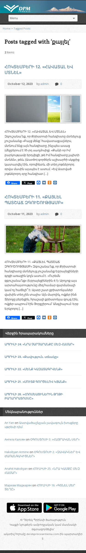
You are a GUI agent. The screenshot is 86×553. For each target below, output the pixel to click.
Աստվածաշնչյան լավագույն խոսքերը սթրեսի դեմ (41, 425)
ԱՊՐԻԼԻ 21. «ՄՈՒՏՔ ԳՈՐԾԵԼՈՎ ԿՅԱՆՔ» (36, 382)
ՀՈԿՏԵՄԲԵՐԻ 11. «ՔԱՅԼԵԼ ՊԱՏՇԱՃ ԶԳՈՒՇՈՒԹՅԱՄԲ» (34, 199)
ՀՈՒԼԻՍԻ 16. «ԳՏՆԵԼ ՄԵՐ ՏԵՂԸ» (40, 487)
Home (7, 28)
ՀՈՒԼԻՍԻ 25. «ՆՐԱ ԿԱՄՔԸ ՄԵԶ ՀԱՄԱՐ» (42, 471)
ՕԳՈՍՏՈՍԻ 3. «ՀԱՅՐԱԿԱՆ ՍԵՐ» (55, 439)
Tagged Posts (22, 28)
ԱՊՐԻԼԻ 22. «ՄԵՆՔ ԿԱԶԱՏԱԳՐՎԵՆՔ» (34, 369)
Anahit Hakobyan (16, 469)
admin (44, 84)
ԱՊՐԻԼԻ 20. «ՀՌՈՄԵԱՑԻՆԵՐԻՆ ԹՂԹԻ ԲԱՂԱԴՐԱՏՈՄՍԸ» (34, 396)
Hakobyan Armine (17, 452)
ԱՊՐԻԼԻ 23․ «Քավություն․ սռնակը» (31, 357)
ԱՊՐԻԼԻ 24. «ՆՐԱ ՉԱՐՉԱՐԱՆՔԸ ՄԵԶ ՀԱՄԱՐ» (39, 344)
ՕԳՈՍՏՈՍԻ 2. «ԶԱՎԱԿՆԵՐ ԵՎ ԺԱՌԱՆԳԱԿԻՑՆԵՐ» (42, 454)
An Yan (9, 423)
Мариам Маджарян (18, 485)
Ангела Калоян (15, 439)
